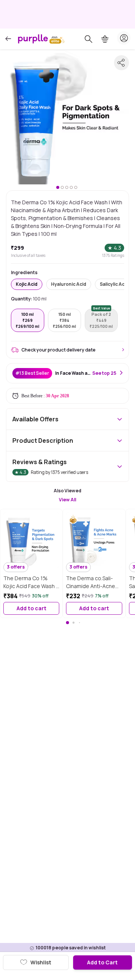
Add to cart (31, 608)
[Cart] (105, 39)
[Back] (8, 39)
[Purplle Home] (33, 38)
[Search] (88, 39)
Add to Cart (102, 962)
